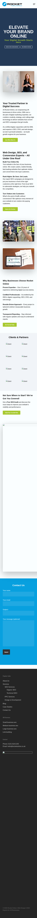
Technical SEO (12, 693)
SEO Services (10, 687)
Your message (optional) (11, 619)
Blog (4, 703)
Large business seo (9, 729)
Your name (6, 590)
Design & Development (13, 700)
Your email (6, 600)
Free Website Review (26, 47)
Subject (5, 609)
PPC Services (10, 697)
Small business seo (9, 722)
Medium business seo (10, 725)
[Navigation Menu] (34, 4)
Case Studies (7, 707)
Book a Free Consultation (12, 47)
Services (6, 684)
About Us (6, 681)
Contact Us (7, 710)
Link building (7, 732)
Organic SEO (11, 690)
